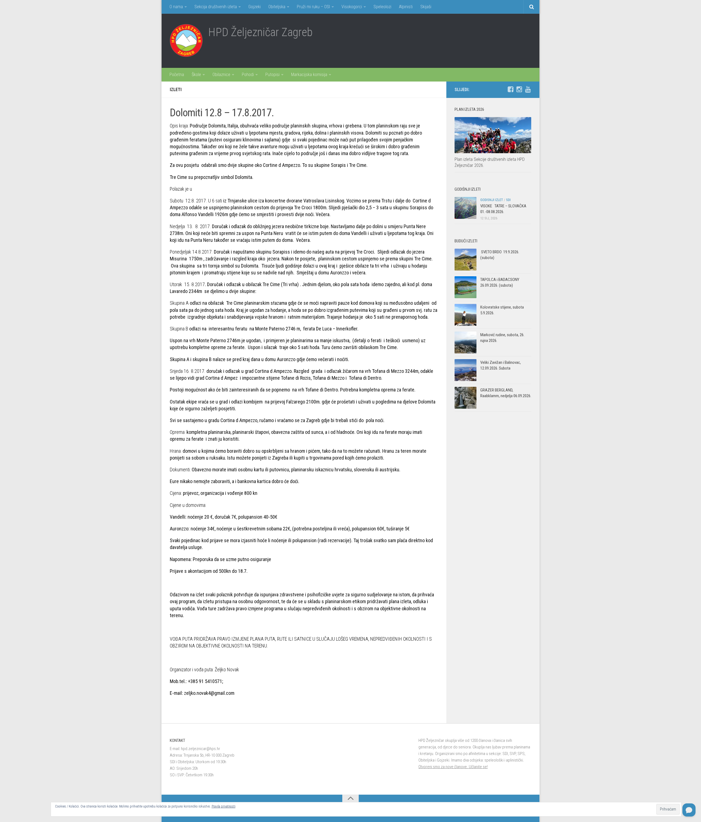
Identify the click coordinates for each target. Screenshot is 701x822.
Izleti (176, 89)
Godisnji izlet (491, 200)
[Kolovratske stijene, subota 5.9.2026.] (465, 315)
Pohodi (248, 74)
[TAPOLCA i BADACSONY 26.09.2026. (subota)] (465, 287)
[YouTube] (528, 89)
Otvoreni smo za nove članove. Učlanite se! (453, 766)
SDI (508, 200)
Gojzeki (254, 6)
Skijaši (425, 6)
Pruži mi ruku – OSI (313, 6)
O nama (176, 6)
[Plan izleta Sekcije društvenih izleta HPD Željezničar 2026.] (493, 135)
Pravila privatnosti (223, 806)
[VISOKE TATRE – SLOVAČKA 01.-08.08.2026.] (465, 208)
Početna (176, 74)
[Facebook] (510, 89)
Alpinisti (406, 6)
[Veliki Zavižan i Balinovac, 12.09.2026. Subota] (465, 370)
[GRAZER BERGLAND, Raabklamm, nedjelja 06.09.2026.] (465, 398)
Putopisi (272, 74)
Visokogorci (351, 6)
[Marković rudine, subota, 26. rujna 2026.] (465, 342)
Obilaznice (221, 74)
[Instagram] (519, 89)
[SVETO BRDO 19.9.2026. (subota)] (465, 260)
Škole (196, 74)
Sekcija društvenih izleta (215, 6)
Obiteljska (276, 6)
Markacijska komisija (309, 74)
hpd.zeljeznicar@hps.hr (200, 748)
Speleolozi (382, 6)
